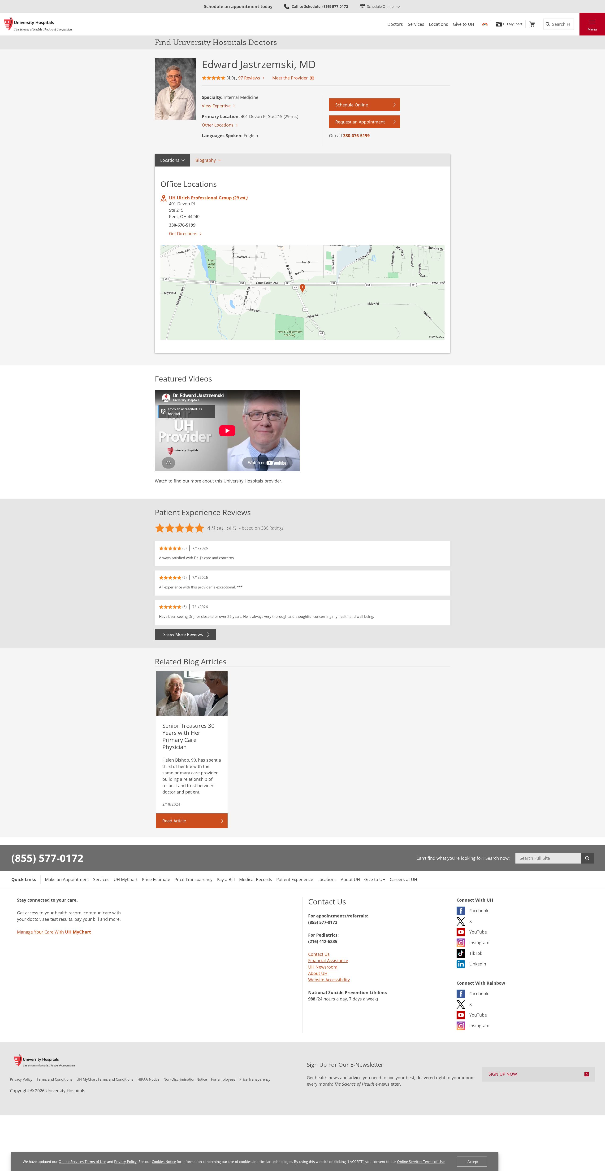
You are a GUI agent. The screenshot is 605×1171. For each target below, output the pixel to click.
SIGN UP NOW (502, 1074)
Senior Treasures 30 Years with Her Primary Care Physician (188, 736)
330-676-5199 (356, 135)
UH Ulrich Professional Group (208, 198)
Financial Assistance (328, 960)
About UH (317, 973)
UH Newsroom (322, 967)
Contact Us (319, 954)
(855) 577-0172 (47, 858)
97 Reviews (249, 78)
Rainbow (485, 24)
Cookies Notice (164, 1161)
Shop (532, 24)
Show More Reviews (183, 634)
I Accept (472, 1161)
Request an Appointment (360, 122)
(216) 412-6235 (322, 941)
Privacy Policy (125, 1161)
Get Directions (183, 233)
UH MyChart (512, 24)
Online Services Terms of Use (82, 1161)
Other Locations (217, 125)
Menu (592, 29)
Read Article (174, 821)
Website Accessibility (329, 979)
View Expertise (216, 106)
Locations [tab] (169, 160)
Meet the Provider (290, 78)
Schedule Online (380, 6)
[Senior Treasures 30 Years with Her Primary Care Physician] (191, 693)
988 (311, 999)
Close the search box (577, 24)
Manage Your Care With (54, 932)
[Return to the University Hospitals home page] (38, 24)
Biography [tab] (205, 160)
